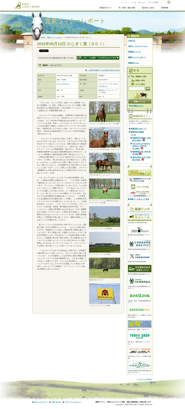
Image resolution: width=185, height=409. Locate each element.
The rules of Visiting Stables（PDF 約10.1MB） (141, 146)
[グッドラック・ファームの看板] (104, 303)
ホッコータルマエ (63, 84)
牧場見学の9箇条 (137, 132)
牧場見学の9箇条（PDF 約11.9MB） (141, 139)
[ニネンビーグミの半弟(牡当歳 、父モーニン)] (104, 146)
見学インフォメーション (138, 46)
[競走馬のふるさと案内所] (27, 5)
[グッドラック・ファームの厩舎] (104, 251)
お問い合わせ (56, 402)
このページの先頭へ (145, 379)
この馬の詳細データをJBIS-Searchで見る (103, 70)
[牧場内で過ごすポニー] (104, 277)
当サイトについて (40, 402)
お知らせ (131, 41)
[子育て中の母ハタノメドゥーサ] (104, 172)
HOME (43, 37)
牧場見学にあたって (138, 129)
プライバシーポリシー (73, 402)
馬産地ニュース (134, 52)
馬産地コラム (133, 63)
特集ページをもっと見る (139, 199)
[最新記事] (140, 36)
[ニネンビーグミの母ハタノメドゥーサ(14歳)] (104, 121)
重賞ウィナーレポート (54, 37)
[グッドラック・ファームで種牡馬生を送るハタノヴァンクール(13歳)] (104, 198)
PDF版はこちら (137, 106)
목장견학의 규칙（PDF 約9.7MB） (141, 158)
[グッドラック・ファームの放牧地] (104, 226)
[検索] (169, 2)
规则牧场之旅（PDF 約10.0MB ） (141, 153)
